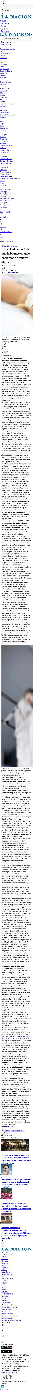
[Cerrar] (31, 35)
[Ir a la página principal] (16, 18)
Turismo (3, 137)
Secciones (5, 24)
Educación (3, 93)
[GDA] (6, 1379)
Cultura (2, 95)
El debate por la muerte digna (14, 1131)
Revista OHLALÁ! (5, 190)
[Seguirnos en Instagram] (2, 1337)
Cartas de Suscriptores (8, 115)
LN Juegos (3, 135)
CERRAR (2, 1)
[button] (16, 138)
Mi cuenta (5, 32)
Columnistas (4, 113)
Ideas (2, 183)
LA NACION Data (5, 53)
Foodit (4, 26)
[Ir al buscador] (3, 13)
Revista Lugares (5, 194)
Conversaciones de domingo (10, 179)
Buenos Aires (4, 89)
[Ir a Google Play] (6, 1349)
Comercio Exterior (6, 71)
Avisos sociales (5, 174)
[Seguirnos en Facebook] (2, 1325)
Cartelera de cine (6, 159)
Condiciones (5, 1373)
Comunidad (4, 97)
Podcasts (3, 148)
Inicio (4, 21)
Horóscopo (4, 141)
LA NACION (5, 246)
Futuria (2, 62)
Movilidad (3, 73)
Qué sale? (3, 157)
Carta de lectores (6, 176)
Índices (2, 75)
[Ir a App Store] (6, 1353)
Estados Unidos (5, 82)
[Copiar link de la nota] (2, 349)
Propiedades (4, 69)
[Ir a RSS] (2, 1342)
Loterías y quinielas (6, 146)
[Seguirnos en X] (2, 1331)
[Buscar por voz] (30, 38)
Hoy (2, 1129)
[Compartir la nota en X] (5, 352)
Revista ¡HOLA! (5, 192)
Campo (2, 67)
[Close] (2, 1240)
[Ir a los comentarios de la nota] (5, 344)
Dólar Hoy (3, 64)
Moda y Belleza (5, 150)
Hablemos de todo (6, 104)
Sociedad (13, 246)
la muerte (14, 389)
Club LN (5, 29)
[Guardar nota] (2, 344)
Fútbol (2, 121)
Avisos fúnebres (5, 172)
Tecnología (4, 139)
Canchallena (4, 128)
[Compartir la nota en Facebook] (2, 352)
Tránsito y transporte (7, 49)
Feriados (3, 143)
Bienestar (3, 100)
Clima (2, 51)
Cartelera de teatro (6, 161)
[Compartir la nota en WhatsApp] (5, 346)
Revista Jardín (4, 201)
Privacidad (13, 1373)
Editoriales (3, 110)
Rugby (2, 124)
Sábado (2, 181)
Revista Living (4, 196)
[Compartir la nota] (2, 346)
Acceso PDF (4, 168)
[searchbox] (15, 39)
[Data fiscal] (2, 1388)
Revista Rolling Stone (7, 198)
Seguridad (3, 91)
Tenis (2, 126)
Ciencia (2, 102)
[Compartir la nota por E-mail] (7, 352)
